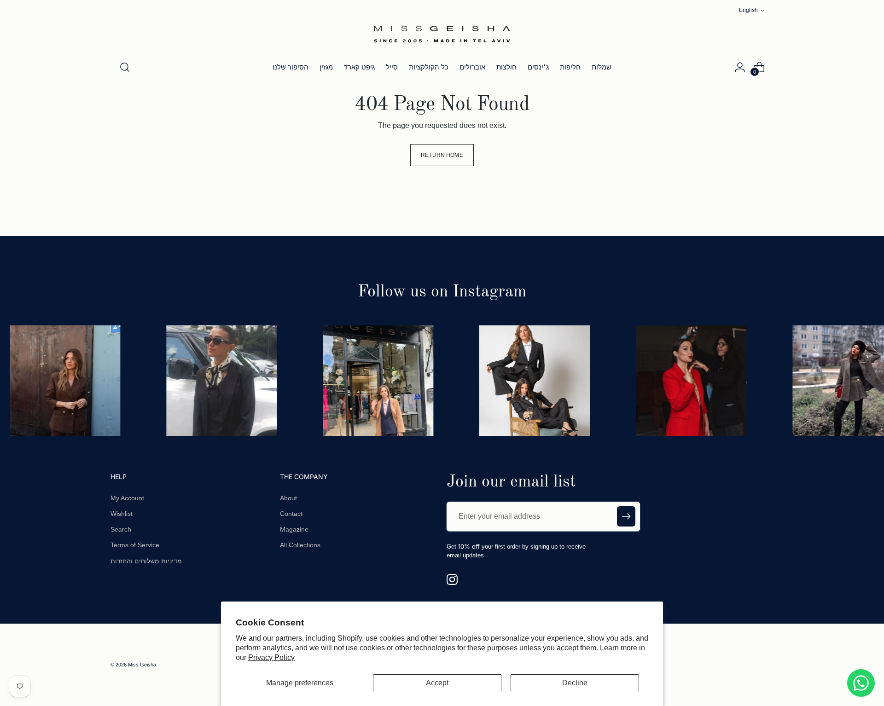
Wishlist (121, 513)
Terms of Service (134, 545)
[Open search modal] (125, 67)
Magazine (294, 529)
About (288, 498)
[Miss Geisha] (442, 34)
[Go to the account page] (740, 67)
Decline (574, 683)
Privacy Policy (271, 657)
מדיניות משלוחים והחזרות (146, 561)
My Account (127, 498)
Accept (437, 683)
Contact (291, 513)
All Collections (300, 545)
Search (120, 529)
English (748, 10)
